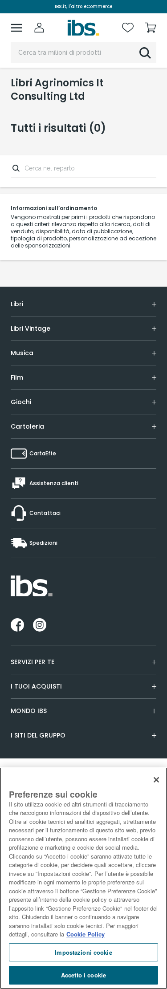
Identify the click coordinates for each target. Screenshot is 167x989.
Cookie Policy (85, 934)
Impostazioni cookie (83, 952)
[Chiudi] (156, 780)
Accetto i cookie (83, 975)
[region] (83, 878)
